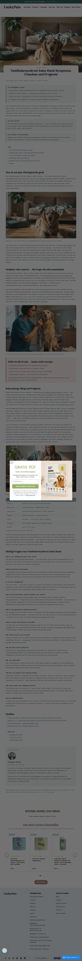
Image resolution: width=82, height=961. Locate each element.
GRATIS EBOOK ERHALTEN (25, 486)
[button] (4, 950)
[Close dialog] (11, 462)
